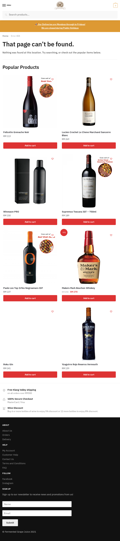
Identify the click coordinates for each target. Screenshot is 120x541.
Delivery (6, 439)
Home (5, 36)
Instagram (7, 483)
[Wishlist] (52, 79)
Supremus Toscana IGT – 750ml (79, 211)
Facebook (7, 478)
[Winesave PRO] (30, 181)
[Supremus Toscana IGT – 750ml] (89, 181)
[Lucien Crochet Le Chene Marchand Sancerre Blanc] (89, 101)
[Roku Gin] (30, 334)
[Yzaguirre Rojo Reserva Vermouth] (89, 334)
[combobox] (60, 14)
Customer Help (10, 454)
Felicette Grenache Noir (16, 132)
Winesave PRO (11, 211)
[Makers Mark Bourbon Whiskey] (89, 257)
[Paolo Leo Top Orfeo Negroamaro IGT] (30, 257)
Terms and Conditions (13, 463)
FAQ (4, 467)
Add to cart (30, 145)
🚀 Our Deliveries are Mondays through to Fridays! (60, 24)
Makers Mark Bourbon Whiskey (78, 288)
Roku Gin (8, 364)
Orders (6, 434)
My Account (8, 450)
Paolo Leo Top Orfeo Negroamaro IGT (23, 288)
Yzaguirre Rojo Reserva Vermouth (80, 364)
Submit (10, 522)
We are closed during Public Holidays (60, 28)
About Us (7, 430)
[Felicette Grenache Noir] (30, 101)
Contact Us (8, 459)
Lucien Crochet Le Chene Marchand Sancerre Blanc (86, 134)
